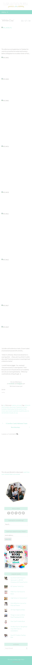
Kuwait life (21, 411)
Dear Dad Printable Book (18, 621)
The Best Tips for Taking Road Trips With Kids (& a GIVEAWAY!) (19, 629)
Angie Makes (21, 659)
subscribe (8, 539)
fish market (24, 407)
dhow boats (13, 407)
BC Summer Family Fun (17, 586)
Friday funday (10, 409)
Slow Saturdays (15, 427)
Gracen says (5, 411)
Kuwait (10, 411)
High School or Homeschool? (19, 598)
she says (19, 405)
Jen (4, 405)
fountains (4, 409)
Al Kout (27, 405)
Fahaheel (18, 407)
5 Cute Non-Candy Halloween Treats (16, 423)
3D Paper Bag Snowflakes (18, 610)
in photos (14, 405)
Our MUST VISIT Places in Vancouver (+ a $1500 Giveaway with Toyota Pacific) (19, 580)
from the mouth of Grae (20, 409)
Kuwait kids (15, 411)
